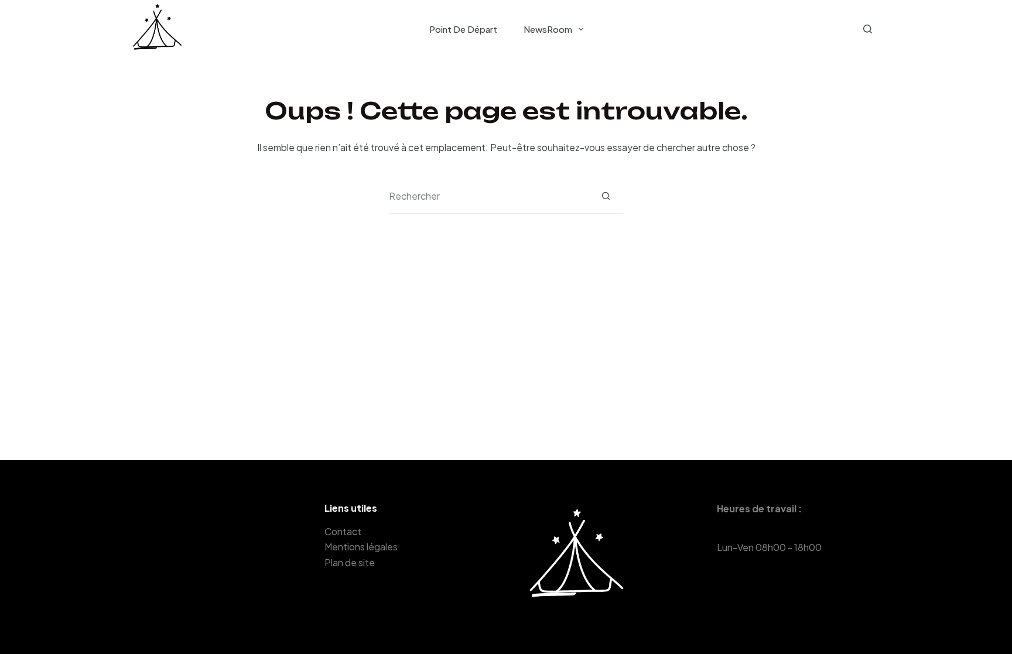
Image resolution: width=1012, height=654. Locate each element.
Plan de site (349, 562)
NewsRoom (548, 29)
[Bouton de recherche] (606, 196)
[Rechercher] (867, 29)
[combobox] (489, 196)
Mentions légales (361, 546)
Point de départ (463, 29)
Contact (342, 531)
